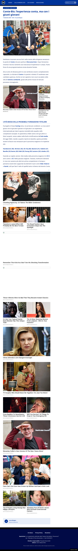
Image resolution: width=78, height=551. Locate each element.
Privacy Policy (39, 532)
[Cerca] (75, 3)
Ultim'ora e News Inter (10, 8)
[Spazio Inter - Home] (3, 2)
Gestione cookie (73, 549)
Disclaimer (47, 532)
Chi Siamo (30, 532)
